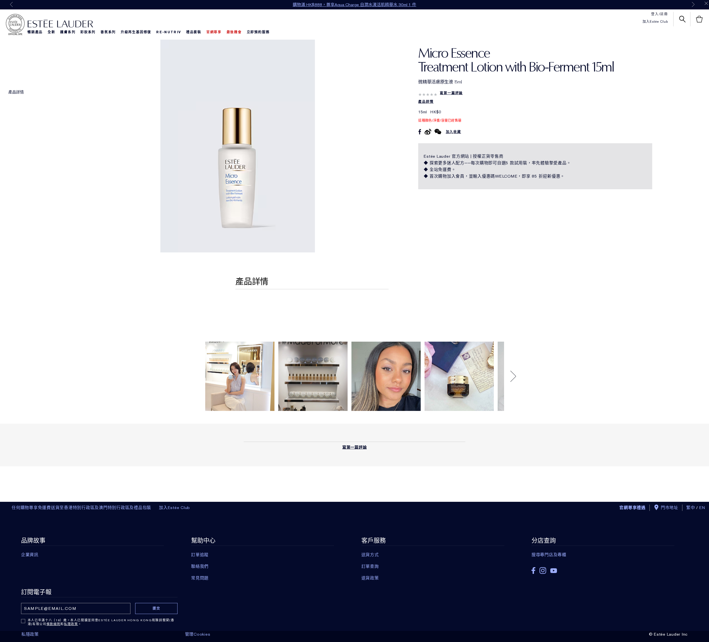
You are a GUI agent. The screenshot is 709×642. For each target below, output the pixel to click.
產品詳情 (16, 91)
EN (702, 507)
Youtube (553, 570)
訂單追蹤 (200, 554)
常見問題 (200, 578)
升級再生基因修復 (136, 32)
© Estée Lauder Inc (668, 634)
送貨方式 (370, 554)
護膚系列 (67, 32)
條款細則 (54, 624)
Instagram (543, 570)
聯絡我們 (200, 566)
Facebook (533, 570)
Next (693, 4)
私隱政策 (71, 624)
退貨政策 (370, 578)
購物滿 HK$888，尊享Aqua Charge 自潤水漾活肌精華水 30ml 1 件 (354, 4)
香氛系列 (108, 32)
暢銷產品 (35, 32)
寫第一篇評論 (451, 93)
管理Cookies (197, 634)
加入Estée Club (655, 21)
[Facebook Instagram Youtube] (602, 569)
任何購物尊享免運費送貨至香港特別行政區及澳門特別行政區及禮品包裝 (81, 507)
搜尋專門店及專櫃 (548, 554)
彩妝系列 (88, 32)
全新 (51, 32)
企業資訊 (29, 554)
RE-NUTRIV (168, 32)
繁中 (690, 507)
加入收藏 (453, 132)
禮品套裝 (193, 32)
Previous (11, 4)
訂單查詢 (370, 566)
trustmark (15, 25)
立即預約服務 (258, 32)
